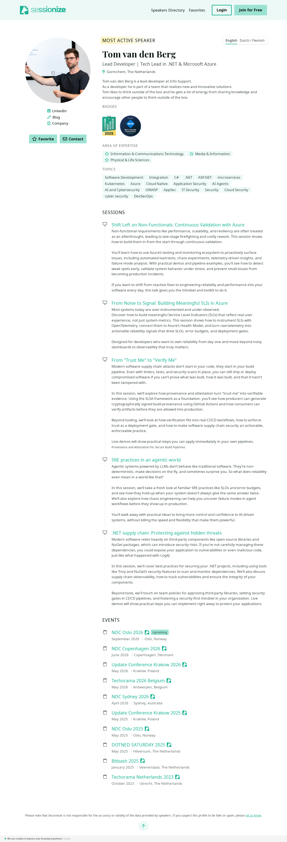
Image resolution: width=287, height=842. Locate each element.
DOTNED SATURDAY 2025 (138, 745)
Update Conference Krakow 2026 (146, 665)
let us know (253, 815)
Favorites (197, 10)
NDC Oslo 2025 (127, 729)
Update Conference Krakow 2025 (146, 713)
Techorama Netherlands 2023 (143, 777)
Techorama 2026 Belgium (138, 681)
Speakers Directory (168, 10)
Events (111, 620)
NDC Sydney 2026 (130, 697)
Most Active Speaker (128, 40)
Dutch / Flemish (252, 40)
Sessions (113, 212)
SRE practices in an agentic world (146, 460)
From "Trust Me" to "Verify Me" (144, 360)
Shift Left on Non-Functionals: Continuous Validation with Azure (178, 225)
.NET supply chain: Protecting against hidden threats (167, 533)
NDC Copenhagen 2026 (136, 649)
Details (66, 838)
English (231, 40)
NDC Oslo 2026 (127, 632)
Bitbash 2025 (125, 761)
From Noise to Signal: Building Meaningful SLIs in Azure (170, 303)
